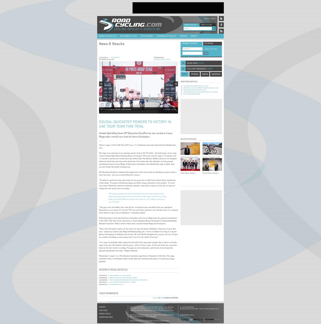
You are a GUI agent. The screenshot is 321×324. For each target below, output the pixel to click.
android (216, 74)
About (194, 36)
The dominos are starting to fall (194, 90)
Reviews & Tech (128, 36)
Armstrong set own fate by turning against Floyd (200, 88)
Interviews (147, 36)
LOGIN (206, 53)
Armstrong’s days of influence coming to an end (200, 92)
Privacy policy (105, 314)
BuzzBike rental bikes (162, 59)
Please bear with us (116, 284)
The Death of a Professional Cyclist (196, 86)
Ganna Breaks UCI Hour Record (120, 275)
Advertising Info (106, 317)
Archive (206, 18)
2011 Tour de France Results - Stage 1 (123, 282)
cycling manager (200, 69)
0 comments (115, 57)
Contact (213, 18)
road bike (195, 63)
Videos (183, 36)
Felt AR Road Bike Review (191, 94)
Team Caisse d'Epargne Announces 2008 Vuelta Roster (128, 280)
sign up (155, 298)
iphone (194, 74)
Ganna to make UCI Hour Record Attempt (123, 278)
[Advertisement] (178, 8)
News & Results (107, 36)
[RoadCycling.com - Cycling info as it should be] (130, 25)
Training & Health (166, 36)
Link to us (103, 310)
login (162, 298)
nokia (205, 74)
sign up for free (210, 49)
